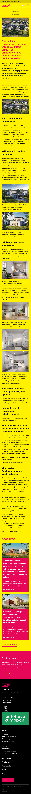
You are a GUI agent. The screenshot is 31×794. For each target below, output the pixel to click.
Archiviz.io (3, 789)
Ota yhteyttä (6, 758)
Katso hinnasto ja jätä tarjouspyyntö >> (12, 531)
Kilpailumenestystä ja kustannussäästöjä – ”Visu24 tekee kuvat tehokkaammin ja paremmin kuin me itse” (15, 617)
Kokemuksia (6, 766)
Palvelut (5, 730)
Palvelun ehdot (4, 791)
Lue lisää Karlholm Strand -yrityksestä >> (13, 462)
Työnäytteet (6, 762)
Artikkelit (5, 770)
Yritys (4, 774)
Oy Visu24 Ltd (7, 689)
